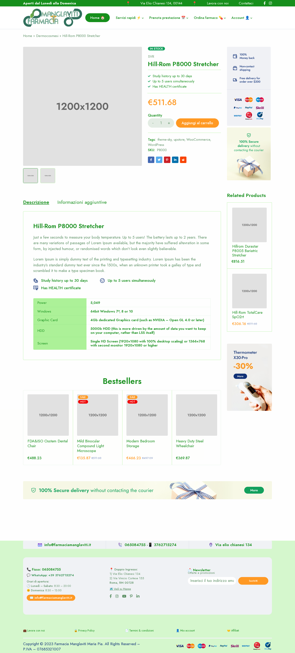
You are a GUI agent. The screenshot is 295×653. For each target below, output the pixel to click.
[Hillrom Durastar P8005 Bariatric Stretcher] (249, 225)
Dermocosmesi (47, 35)
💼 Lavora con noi (34, 630)
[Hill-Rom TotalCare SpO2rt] (249, 291)
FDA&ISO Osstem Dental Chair (47, 443)
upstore (179, 139)
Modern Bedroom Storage (140, 443)
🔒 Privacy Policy (84, 630)
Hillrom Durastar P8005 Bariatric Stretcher (245, 250)
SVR (151, 56)
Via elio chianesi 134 (233, 544)
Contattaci (246, 3)
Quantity (155, 115)
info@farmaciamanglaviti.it (67, 544)
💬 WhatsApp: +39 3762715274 (50, 575)
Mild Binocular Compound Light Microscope (90, 445)
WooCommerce (198, 139)
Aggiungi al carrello (197, 123)
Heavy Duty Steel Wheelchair (189, 443)
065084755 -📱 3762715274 (150, 544)
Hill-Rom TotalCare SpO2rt (247, 314)
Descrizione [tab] (36, 202)
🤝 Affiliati (233, 630)
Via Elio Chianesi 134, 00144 (161, 3)
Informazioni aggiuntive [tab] (82, 202)
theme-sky (165, 139)
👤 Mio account (185, 630)
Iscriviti (253, 581)
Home (27, 35)
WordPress (156, 144)
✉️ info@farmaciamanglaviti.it (51, 598)
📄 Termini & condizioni (139, 630)
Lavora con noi (218, 3)
